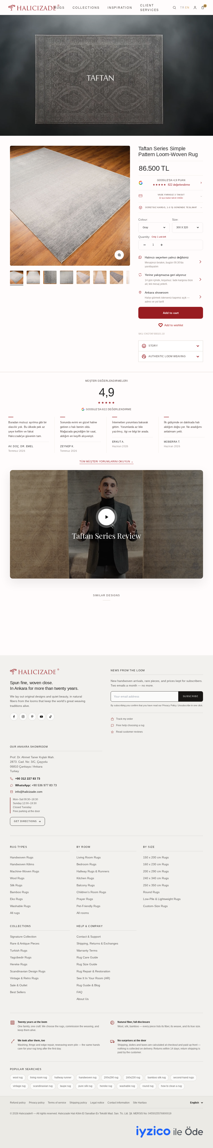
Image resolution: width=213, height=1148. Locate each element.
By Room (83, 847)
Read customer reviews (129, 731)
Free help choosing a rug (130, 725)
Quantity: (144, 236)
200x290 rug (111, 1077)
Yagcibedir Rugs (20, 957)
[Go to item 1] (16, 278)
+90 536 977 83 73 (36, 785)
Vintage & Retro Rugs (24, 978)
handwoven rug (88, 1077)
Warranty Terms (87, 950)
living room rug (38, 1077)
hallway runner (62, 1077)
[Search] (174, 8)
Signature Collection (23, 936)
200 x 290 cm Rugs (156, 871)
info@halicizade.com (28, 791)
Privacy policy (37, 1102)
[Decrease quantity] (145, 245)
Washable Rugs (20, 906)
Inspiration (120, 7)
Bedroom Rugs (86, 864)
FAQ (79, 992)
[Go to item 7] (116, 278)
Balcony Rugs (86, 885)
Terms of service (57, 1102)
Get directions (25, 821)
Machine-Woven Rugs (24, 871)
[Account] (195, 8)
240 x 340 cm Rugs (156, 878)
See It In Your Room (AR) (93, 978)
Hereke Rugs (18, 964)
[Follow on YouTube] (41, 717)
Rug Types (18, 847)
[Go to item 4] (66, 278)
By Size (149, 847)
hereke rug (106, 1086)
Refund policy (18, 1102)
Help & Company (90, 926)
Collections (86, 7)
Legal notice (97, 1102)
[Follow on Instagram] (23, 717)
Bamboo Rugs (19, 892)
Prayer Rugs (85, 899)
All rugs (15, 913)
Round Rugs (151, 892)
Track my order (124, 718)
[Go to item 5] (83, 278)
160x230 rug (133, 1077)
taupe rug (65, 1086)
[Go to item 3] (50, 278)
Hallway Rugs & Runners (93, 871)
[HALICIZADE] (34, 671)
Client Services (149, 7)
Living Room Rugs (89, 857)
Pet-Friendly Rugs (88, 906)
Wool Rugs (17, 878)
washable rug (127, 1086)
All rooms (83, 913)
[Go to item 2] (33, 278)
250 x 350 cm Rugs (156, 885)
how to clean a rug (171, 1086)
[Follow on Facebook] (14, 717)
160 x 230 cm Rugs (156, 864)
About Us (83, 999)
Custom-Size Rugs (155, 906)
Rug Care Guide (87, 957)
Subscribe (190, 696)
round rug (148, 1086)
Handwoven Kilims (22, 864)
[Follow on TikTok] (50, 717)
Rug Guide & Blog (88, 985)
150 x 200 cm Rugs (156, 857)
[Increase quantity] (162, 245)
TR (182, 7)
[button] (170, 325)
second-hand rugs (183, 1077)
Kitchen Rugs (85, 878)
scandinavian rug (43, 1086)
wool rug (18, 1077)
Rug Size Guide (87, 964)
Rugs (59, 7)
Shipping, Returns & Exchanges (97, 943)
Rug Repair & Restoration (93, 971)
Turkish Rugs (18, 950)
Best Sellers (18, 992)
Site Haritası (140, 1102)
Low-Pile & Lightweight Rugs (162, 899)
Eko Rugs (16, 899)
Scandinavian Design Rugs (27, 971)
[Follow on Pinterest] (32, 717)
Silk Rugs (16, 885)
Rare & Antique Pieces (24, 943)
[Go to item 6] (99, 278)
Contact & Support (89, 936)
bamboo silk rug (157, 1077)
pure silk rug (85, 1086)
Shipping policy (78, 1102)
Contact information (119, 1102)
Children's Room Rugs (91, 892)
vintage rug (19, 1086)
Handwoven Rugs (21, 857)
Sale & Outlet (18, 985)
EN (187, 7)
